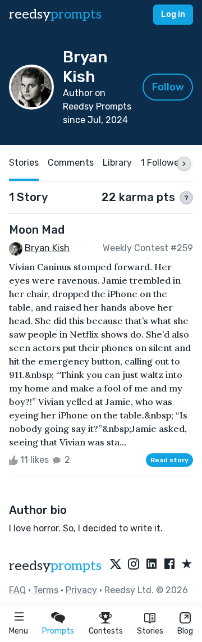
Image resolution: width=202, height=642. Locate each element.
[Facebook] (169, 564)
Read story (169, 460)
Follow (168, 87)
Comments (71, 162)
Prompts (58, 631)
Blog (185, 631)
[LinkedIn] (151, 564)
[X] (115, 564)
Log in (173, 14)
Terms (45, 590)
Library (117, 162)
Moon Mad (37, 229)
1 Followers (164, 162)
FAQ (17, 590)
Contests (106, 631)
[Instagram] (133, 564)
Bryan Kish (47, 248)
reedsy (55, 14)
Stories (150, 631)
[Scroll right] (184, 163)
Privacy (81, 590)
